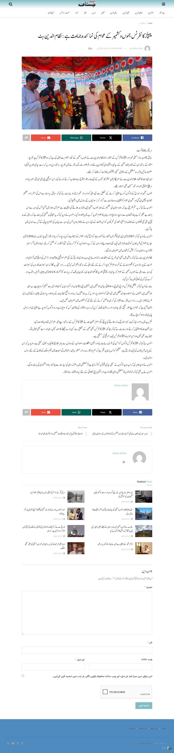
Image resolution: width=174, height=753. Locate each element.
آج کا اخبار (51, 13)
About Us (154, 728)
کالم (85, 13)
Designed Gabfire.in (145, 743)
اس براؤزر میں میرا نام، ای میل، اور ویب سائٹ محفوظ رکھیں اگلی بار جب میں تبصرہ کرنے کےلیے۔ (102, 676)
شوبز (76, 13)
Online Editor (138, 48)
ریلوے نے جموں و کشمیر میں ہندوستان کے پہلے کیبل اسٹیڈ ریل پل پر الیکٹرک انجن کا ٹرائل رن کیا (112, 529)
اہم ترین (150, 13)
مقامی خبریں (138, 13)
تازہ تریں (106, 48)
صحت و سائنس (64, 13)
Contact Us (142, 728)
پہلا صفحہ (161, 13)
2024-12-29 (126, 501)
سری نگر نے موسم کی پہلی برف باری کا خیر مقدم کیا (48, 492)
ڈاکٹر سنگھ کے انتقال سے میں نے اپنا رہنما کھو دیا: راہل (115, 544)
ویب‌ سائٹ (146, 659)
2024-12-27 (58, 497)
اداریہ (93, 13)
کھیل (102, 13)
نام (149, 643)
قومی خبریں (126, 13)
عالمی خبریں (113, 13)
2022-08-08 (116, 48)
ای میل (79, 660)
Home (150, 23)
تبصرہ (148, 587)
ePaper (132, 728)
